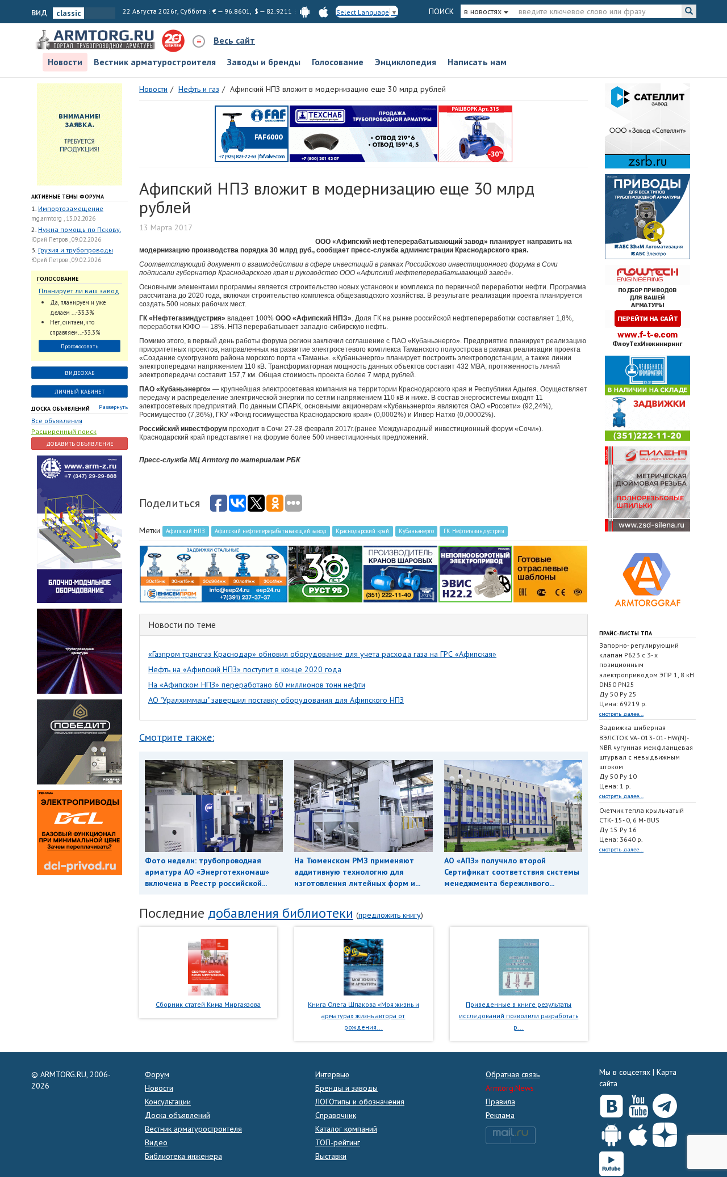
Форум (157, 1074)
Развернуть (113, 407)
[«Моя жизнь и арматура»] (363, 966)
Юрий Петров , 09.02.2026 (66, 239)
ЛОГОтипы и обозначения (359, 1101)
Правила (500, 1101)
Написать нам (477, 62)
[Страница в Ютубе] (638, 1103)
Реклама (500, 1115)
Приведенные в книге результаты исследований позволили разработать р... (518, 1015)
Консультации (168, 1101)
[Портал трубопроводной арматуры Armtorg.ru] (96, 40)
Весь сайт (234, 40)
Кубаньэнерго (416, 531)
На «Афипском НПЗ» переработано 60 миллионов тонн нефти (256, 685)
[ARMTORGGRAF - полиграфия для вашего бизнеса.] (647, 578)
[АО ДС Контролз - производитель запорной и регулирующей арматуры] (79, 651)
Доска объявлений (60, 408)
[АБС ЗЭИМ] (647, 215)
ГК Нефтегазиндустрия (474, 531)
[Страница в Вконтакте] (611, 1103)
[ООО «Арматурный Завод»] (79, 529)
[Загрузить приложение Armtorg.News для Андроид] (611, 1132)
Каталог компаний (346, 1129)
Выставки (330, 1156)
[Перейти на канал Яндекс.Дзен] (665, 1132)
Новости (65, 62)
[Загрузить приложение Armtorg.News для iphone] (638, 1132)
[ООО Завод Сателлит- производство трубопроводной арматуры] (647, 125)
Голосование (338, 62)
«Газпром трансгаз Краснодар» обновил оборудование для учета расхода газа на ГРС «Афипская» (322, 654)
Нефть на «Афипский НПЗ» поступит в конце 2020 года (244, 669)
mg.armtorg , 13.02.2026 (63, 218)
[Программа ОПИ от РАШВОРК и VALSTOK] (475, 133)
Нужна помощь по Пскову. (79, 229)
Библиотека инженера (183, 1156)
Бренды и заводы (346, 1088)
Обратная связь (513, 1074)
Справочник (335, 1115)
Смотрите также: (176, 737)
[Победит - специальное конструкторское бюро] (79, 741)
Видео (156, 1142)
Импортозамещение (70, 208)
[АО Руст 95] (325, 573)
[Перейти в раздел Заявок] (79, 133)
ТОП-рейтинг (337, 1142)
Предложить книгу (389, 915)
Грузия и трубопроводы (75, 250)
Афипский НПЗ (185, 531)
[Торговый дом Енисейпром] (213, 573)
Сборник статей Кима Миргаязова (208, 1004)
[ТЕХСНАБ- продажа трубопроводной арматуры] (363, 133)
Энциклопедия (405, 62)
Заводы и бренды (263, 62)
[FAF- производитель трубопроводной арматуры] (252, 133)
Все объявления (56, 420)
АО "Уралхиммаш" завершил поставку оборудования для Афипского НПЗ (276, 700)
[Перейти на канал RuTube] (611, 1161)
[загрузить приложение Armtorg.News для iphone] (323, 11)
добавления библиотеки (280, 913)
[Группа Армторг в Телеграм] (665, 1103)
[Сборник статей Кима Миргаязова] (208, 966)
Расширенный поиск (64, 431)
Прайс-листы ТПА (625, 633)
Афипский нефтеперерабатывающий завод (271, 531)
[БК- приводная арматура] (79, 832)
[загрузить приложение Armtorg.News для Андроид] (304, 11)
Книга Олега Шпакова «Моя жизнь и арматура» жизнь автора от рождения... (363, 1015)
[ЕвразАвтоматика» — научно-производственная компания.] (475, 573)
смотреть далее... (621, 714)
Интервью (332, 1074)
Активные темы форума (67, 196)
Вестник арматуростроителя (155, 62)
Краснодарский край (362, 531)
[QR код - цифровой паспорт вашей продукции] (550, 573)
